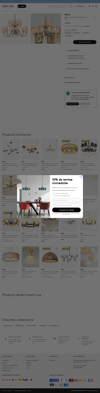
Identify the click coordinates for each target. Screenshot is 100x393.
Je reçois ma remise (66, 210)
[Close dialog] (81, 177)
